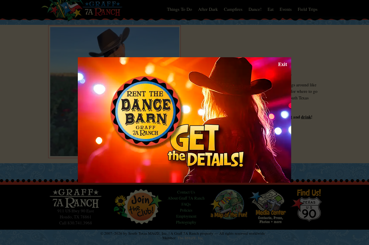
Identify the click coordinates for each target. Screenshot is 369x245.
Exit (282, 64)
